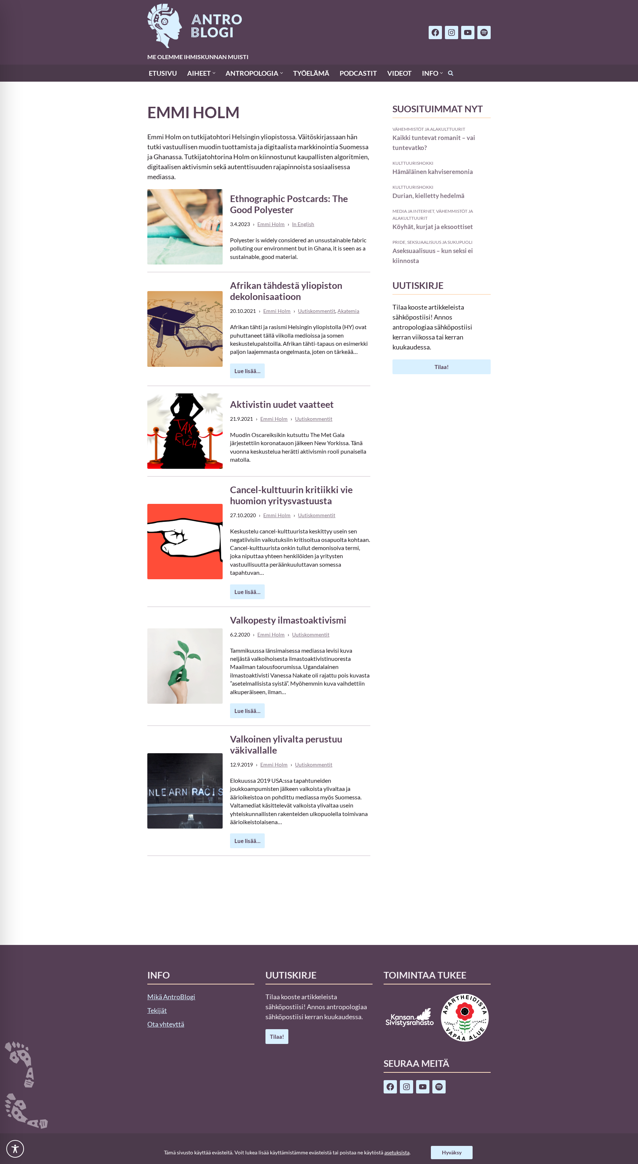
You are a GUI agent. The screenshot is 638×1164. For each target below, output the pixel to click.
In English (303, 224)
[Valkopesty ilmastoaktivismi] (185, 666)
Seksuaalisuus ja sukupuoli (440, 242)
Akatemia (348, 311)
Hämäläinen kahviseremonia (432, 171)
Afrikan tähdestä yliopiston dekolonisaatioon (286, 291)
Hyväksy (452, 1152)
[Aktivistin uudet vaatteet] (185, 431)
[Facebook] (435, 32)
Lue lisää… (245, 372)
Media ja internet (413, 211)
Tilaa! (442, 366)
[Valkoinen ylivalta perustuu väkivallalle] (185, 791)
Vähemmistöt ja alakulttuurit (428, 129)
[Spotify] (484, 32)
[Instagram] (451, 32)
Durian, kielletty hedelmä (428, 195)
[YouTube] (467, 32)
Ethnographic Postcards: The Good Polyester (289, 204)
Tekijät (157, 1010)
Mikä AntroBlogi (171, 997)
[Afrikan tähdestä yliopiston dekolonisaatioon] (185, 328)
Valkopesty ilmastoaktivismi (288, 619)
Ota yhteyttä (165, 1024)
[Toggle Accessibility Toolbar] (15, 1148)
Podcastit (358, 73)
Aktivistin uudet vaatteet (282, 404)
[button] (214, 73)
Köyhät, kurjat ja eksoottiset (432, 227)
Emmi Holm (271, 224)
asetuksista (396, 1152)
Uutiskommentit (316, 311)
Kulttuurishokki (412, 162)
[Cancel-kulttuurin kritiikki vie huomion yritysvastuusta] (185, 541)
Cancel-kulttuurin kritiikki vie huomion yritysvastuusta (291, 495)
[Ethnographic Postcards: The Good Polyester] (185, 226)
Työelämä (311, 73)
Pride (398, 242)
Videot (399, 73)
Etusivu (163, 73)
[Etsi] (450, 73)
